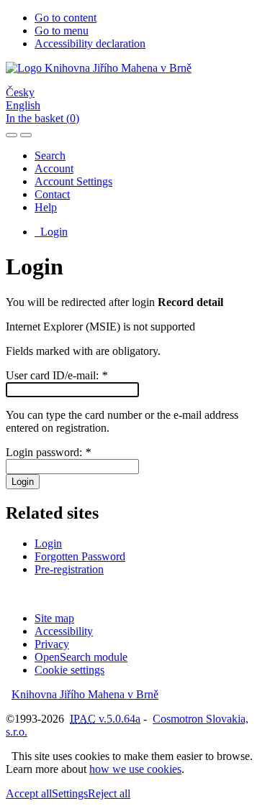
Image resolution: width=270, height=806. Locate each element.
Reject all (109, 793)
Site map (54, 618)
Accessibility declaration (90, 43)
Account (54, 168)
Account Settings (73, 181)
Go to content (65, 17)
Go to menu (62, 30)
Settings (70, 793)
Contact (52, 194)
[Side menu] (11, 135)
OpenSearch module (81, 657)
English (23, 105)
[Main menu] (26, 135)
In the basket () (42, 118)
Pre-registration (69, 569)
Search (50, 155)
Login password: (48, 452)
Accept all (29, 793)
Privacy (52, 644)
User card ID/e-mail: (56, 375)
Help (46, 207)
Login (51, 232)
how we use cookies (135, 769)
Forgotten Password (80, 556)
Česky (20, 92)
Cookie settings (69, 670)
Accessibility (64, 631)
